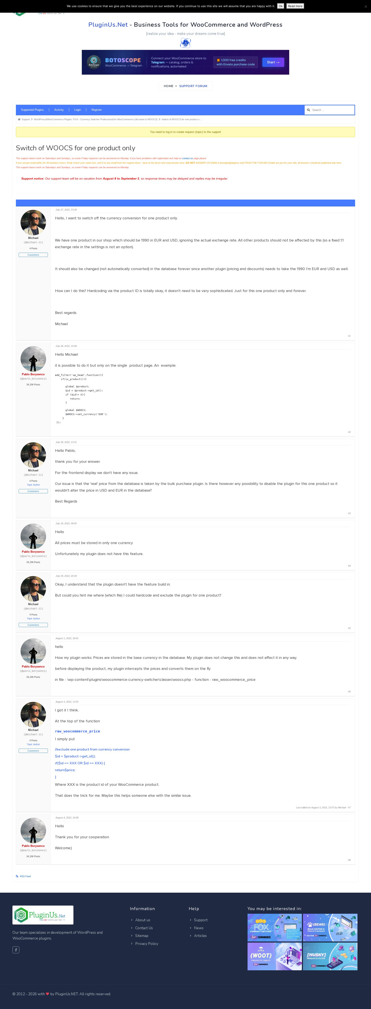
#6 (349, 691)
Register (96, 109)
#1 (349, 336)
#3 (349, 513)
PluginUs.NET (66, 994)
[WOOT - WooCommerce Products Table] (275, 956)
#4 (349, 565)
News (198, 928)
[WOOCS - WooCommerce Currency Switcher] (275, 927)
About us (142, 920)
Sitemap (141, 935)
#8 (349, 860)
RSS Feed (25, 876)
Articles (200, 935)
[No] (365, 6)
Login (77, 109)
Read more (295, 6)
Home (168, 86)
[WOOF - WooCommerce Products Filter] (330, 956)
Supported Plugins (32, 109)
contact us (187, 158)
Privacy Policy (146, 943)
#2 (349, 432)
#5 (349, 628)
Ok (281, 6)
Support (200, 920)
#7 (349, 807)
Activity (59, 109)
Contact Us (143, 928)
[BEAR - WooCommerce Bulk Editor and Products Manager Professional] (330, 927)
